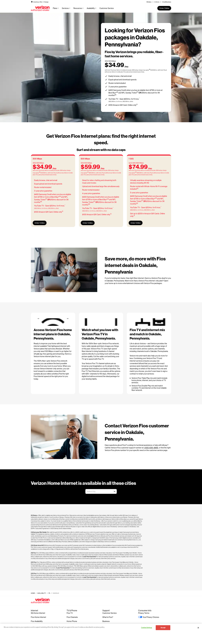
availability (41, 593)
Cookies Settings (146, 627)
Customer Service (109, 613)
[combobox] (98, 491)
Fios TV (70, 613)
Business (106, 621)
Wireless (149, 2)
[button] (114, 491)
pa (49, 593)
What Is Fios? (107, 617)
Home (33, 593)
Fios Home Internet (38, 617)
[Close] (198, 627)
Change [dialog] (46, 2)
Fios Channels (72, 617)
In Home (156, 2)
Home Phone (72, 621)
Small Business (166, 2)
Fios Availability (37, 621)
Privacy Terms (143, 613)
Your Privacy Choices (151, 617)
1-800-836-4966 (151, 447)
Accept (163, 627)
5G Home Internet (38, 613)
